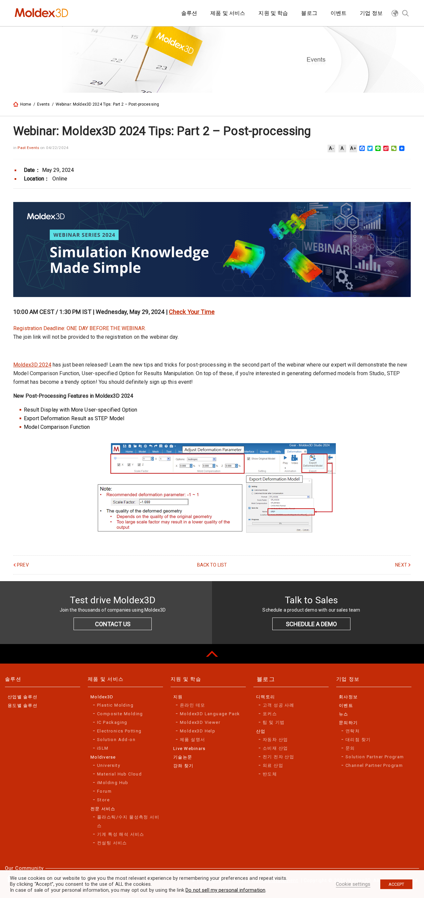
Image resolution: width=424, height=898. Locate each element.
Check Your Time (192, 311)
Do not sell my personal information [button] (225, 890)
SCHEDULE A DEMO (311, 624)
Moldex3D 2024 (32, 365)
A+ (353, 148)
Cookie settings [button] (353, 884)
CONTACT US (113, 624)
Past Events (29, 147)
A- (331, 148)
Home (25, 104)
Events (43, 104)
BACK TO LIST (212, 565)
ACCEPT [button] (396, 884)
